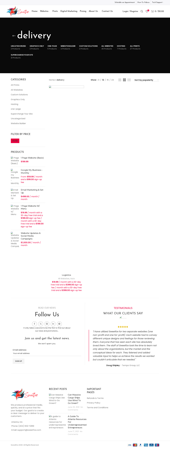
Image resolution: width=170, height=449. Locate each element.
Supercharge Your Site (22, 113)
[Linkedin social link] (53, 323)
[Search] (141, 11)
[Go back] (14, 35)
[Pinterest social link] (46, 323)
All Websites (17, 89)
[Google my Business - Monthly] (15, 177)
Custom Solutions (19, 94)
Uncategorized (18, 118)
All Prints (15, 85)
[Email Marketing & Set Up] (15, 195)
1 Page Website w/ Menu (30, 207)
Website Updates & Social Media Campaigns (31, 236)
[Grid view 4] (129, 80)
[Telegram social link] (59, 323)
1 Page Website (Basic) (32, 158)
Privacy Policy (93, 402)
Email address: (20, 349)
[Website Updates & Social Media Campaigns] (15, 240)
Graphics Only (18, 99)
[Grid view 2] (119, 80)
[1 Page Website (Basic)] (15, 161)
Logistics (66, 275)
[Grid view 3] (124, 80)
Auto (72, 278)
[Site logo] (17, 11)
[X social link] (40, 323)
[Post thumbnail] (57, 402)
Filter (15, 141)
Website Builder (18, 123)
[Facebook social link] (34, 323)
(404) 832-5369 (26, 426)
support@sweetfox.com (29, 430)
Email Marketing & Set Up (32, 191)
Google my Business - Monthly (32, 171)
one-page (16, 109)
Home (52, 79)
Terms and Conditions (97, 407)
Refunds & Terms (95, 398)
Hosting (14, 104)
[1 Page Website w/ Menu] (15, 216)
